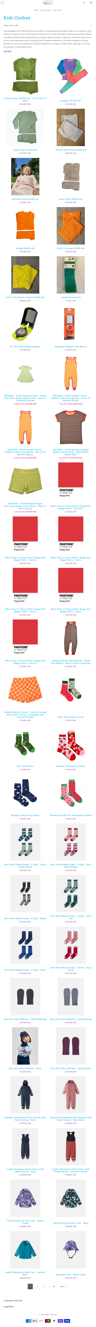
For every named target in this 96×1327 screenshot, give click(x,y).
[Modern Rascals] (48, 2)
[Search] (84, 2)
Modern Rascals (51, 1314)
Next (62, 1286)
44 (53, 1286)
